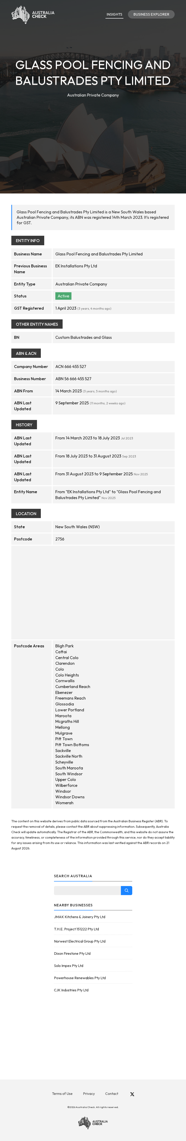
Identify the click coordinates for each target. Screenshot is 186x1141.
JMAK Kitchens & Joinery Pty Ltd (79, 917)
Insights (114, 14)
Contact (111, 1093)
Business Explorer (151, 14)
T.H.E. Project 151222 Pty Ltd (76, 929)
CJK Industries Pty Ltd (71, 990)
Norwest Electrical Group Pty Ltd (79, 941)
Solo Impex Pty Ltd (68, 965)
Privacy (89, 1093)
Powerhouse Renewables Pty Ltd (80, 978)
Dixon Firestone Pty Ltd (72, 953)
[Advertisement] (93, 132)
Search (126, 890)
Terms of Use (62, 1093)
